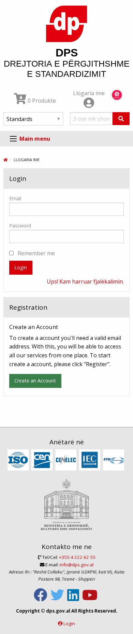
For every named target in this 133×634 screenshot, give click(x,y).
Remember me (35, 253)
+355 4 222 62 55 (77, 557)
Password (20, 225)
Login (20, 267)
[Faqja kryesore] (5, 159)
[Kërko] (121, 118)
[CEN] (42, 460)
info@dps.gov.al (76, 565)
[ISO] (19, 460)
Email (15, 198)
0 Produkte (41, 100)
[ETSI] (114, 460)
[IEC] (90, 460)
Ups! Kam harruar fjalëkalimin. (85, 281)
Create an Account (35, 380)
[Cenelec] (66, 460)
